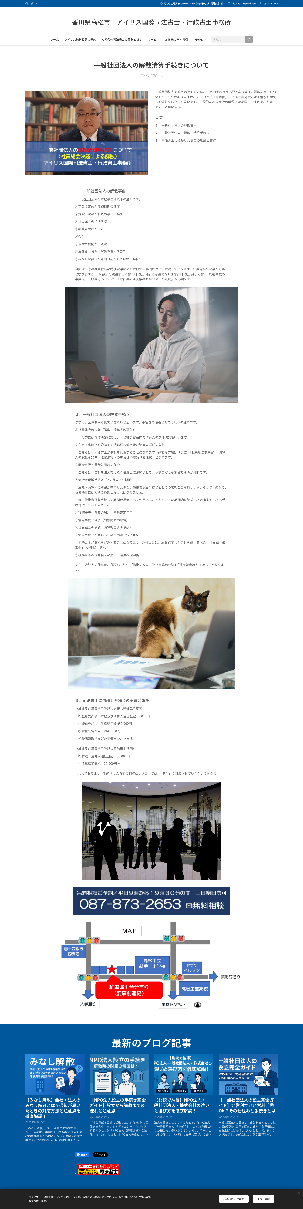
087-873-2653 (271, 3)
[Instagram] (37, 3)
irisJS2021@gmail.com (244, 3)
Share (84, 1154)
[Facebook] (26, 3)
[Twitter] (32, 3)
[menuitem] (56, 39)
